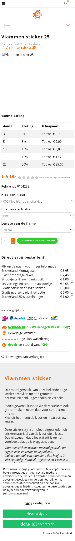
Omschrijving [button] (14, 367)
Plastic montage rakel (17, 275)
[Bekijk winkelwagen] (66, 3)
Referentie (8, 186)
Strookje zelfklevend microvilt (23, 279)
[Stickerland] (37, 14)
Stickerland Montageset (19, 270)
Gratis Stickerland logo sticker (23, 288)
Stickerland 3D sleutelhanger (22, 297)
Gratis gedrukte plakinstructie (23, 292)
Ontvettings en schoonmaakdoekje (27, 284)
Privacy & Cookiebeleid (57, 533)
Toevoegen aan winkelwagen (37, 240)
